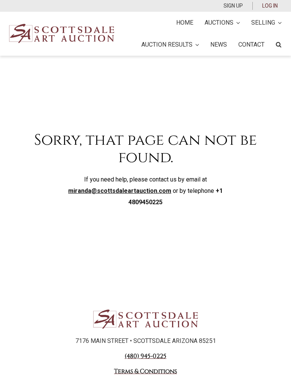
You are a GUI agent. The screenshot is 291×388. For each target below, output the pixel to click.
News (218, 44)
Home (184, 22)
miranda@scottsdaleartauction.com (119, 190)
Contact (251, 44)
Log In (270, 6)
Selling (263, 22)
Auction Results (166, 44)
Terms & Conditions (145, 371)
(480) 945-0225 (145, 356)
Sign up (233, 6)
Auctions (219, 22)
